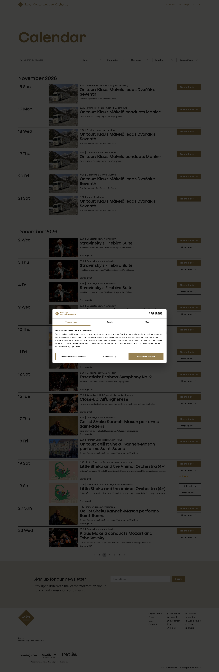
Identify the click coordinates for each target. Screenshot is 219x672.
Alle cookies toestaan (145, 356)
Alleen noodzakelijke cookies (73, 356)
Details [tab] (109, 322)
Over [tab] (147, 322)
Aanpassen (108, 356)
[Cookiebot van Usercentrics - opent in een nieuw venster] (153, 314)
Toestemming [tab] (71, 322)
